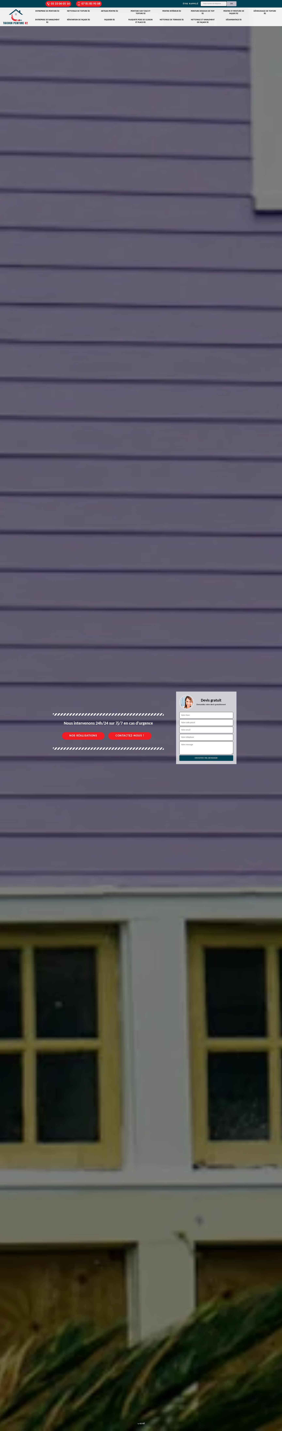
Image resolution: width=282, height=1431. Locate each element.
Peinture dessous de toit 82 (202, 12)
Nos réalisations (83, 735)
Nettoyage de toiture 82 (78, 11)
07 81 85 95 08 (90, 3)
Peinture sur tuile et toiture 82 (140, 12)
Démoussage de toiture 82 (265, 12)
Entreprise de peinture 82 (47, 11)
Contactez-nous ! (130, 735)
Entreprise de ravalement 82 (47, 21)
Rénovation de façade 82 (78, 20)
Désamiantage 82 (234, 20)
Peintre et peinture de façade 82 (233, 12)
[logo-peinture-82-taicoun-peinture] (15, 17)
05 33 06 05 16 (60, 3)
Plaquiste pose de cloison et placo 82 (140, 21)
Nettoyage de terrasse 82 (172, 20)
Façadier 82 (109, 20)
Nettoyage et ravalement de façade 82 (203, 21)
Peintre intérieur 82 (171, 11)
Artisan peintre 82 (109, 11)
